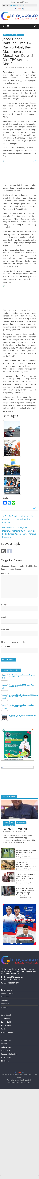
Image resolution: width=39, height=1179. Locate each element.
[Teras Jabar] (3, 26)
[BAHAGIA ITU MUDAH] (19, 801)
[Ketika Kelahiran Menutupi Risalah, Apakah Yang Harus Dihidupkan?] (8, 849)
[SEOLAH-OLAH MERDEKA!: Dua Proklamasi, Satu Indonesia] (8, 861)
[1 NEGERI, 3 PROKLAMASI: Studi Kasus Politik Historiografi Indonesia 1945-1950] (8, 873)
